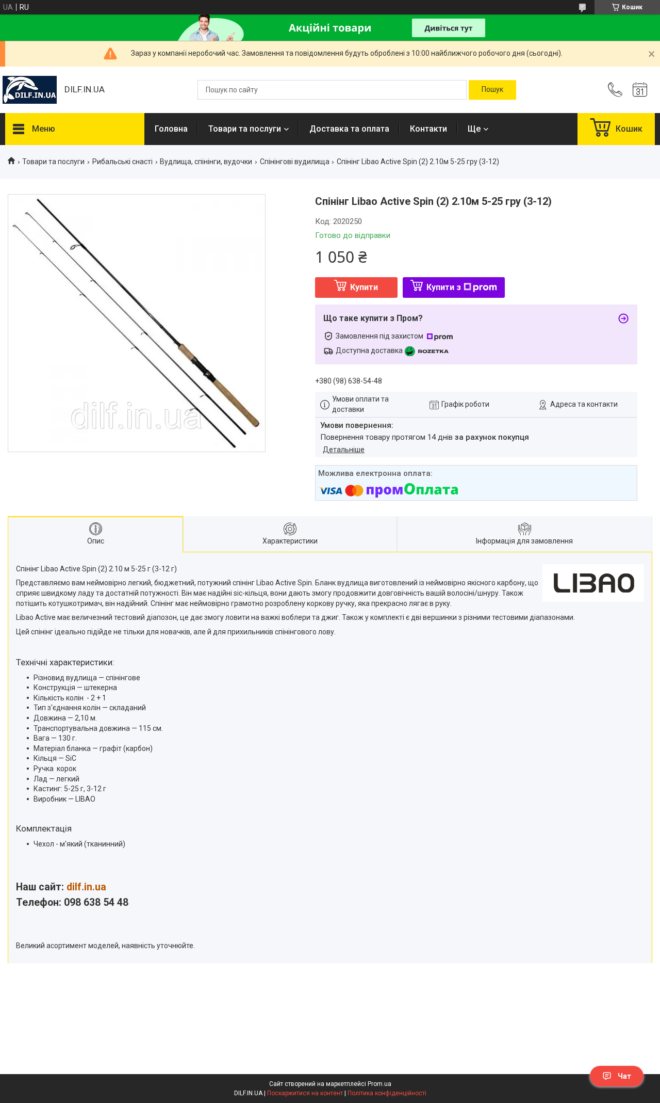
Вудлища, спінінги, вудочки (206, 161)
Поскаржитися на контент (305, 1093)
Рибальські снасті (122, 161)
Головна (171, 129)
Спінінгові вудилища (294, 161)
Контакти (428, 129)
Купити (364, 287)
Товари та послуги (244, 129)
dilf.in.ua (86, 887)
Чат (624, 1076)
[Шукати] (492, 90)
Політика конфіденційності (387, 1093)
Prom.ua (379, 1084)
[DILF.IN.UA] (30, 90)
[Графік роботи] (640, 89)
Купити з (443, 287)
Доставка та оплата (349, 129)
